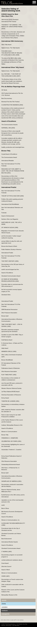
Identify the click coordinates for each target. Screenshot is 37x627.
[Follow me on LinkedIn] (34, 624)
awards (4, 600)
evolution (4, 607)
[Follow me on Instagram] (32, 624)
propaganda (5, 614)
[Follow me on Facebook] (33, 624)
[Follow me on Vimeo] (31, 624)
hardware (5, 610)
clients (4, 603)
